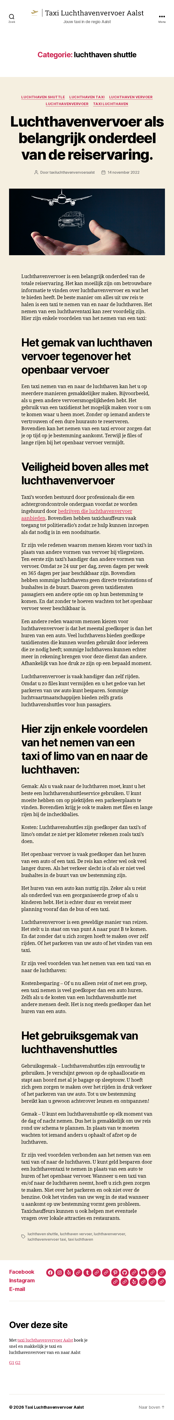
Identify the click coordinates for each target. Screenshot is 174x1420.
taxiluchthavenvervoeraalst (72, 172)
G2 (17, 1362)
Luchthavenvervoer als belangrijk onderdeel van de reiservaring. (87, 138)
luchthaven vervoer (131, 97)
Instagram (22, 1280)
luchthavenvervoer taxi (47, 1239)
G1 (11, 1362)
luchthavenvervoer (109, 1234)
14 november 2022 (124, 172)
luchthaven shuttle (43, 97)
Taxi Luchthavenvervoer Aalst (54, 1407)
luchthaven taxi (86, 97)
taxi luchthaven (110, 104)
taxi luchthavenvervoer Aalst (45, 1340)
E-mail (17, 1289)
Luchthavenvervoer (67, 104)
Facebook (21, 1272)
